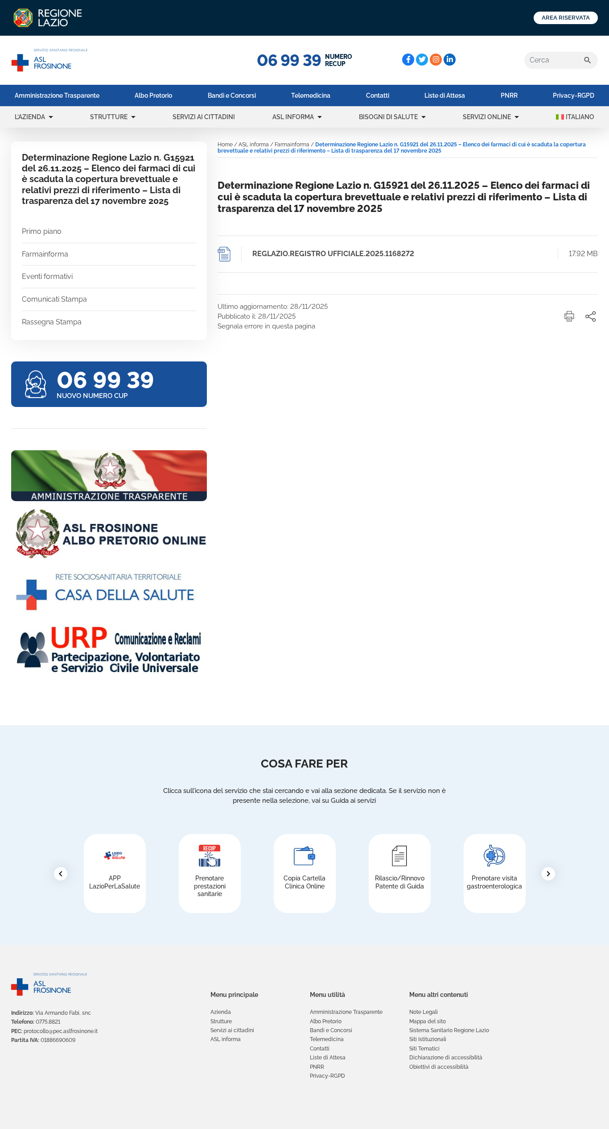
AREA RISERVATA (566, 17)
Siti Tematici (424, 1049)
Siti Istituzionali (427, 1039)
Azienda (220, 1012)
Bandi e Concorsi (232, 95)
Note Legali (423, 1012)
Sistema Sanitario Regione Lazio (449, 1030)
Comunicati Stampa (54, 299)
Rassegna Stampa (52, 322)
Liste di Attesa (444, 95)
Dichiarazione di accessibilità (445, 1057)
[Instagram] (436, 60)
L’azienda (30, 116)
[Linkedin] (450, 60)
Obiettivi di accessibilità (439, 1067)
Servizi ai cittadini (204, 116)
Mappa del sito (427, 1021)
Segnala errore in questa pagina (266, 326)
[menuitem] (57, 95)
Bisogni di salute (388, 116)
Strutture (109, 116)
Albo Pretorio (153, 95)
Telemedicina (310, 95)
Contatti (377, 95)
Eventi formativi (47, 276)
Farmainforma (45, 254)
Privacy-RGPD (573, 95)
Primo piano (42, 231)
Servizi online (487, 116)
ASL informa (293, 116)
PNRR (509, 95)
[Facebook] (408, 60)
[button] (50, 117)
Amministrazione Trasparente (57, 95)
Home (225, 144)
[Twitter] (422, 60)
